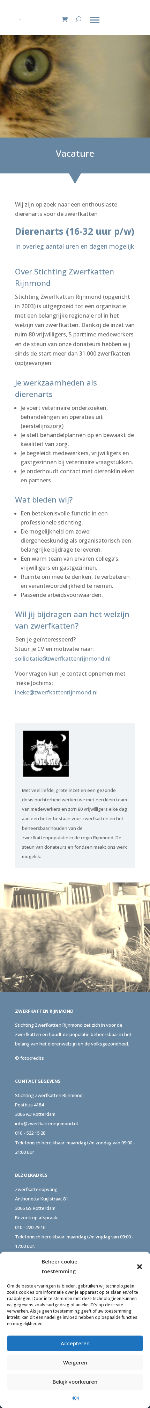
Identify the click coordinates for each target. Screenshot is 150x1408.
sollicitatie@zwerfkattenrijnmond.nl (63, 658)
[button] (139, 1266)
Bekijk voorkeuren (75, 1381)
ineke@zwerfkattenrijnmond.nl (56, 692)
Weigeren (75, 1362)
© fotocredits (29, 1058)
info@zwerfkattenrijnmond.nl (46, 1123)
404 (75, 1398)
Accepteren (75, 1343)
